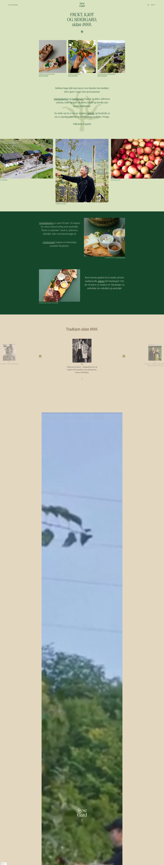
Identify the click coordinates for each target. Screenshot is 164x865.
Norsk (3, 863)
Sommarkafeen (46, 223)
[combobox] (4, 864)
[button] (148, 5)
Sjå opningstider (120, 257)
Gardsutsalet (49, 242)
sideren (101, 281)
